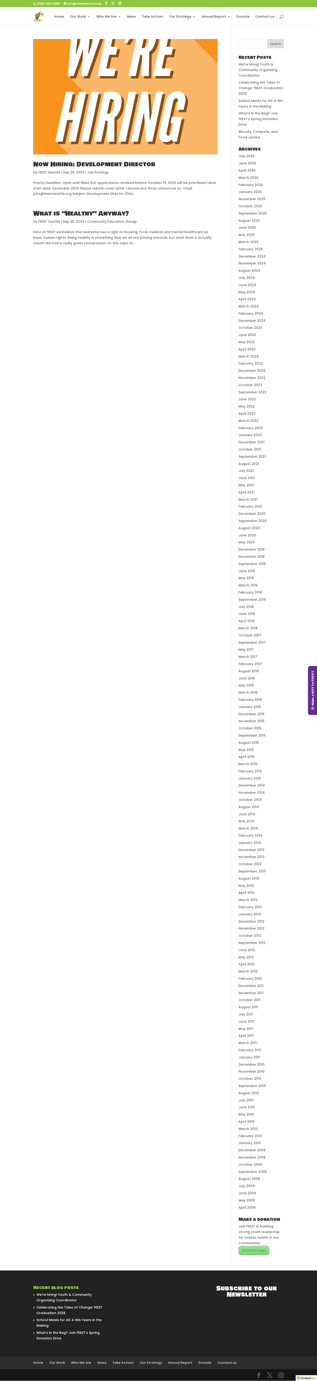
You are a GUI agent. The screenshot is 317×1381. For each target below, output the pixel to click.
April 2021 (247, 492)
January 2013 (250, 914)
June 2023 (247, 335)
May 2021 (246, 485)
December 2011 (251, 985)
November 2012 (252, 928)
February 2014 (250, 835)
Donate (242, 17)
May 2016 (246, 685)
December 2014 (252, 785)
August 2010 (249, 1093)
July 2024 (247, 277)
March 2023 (249, 356)
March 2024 (249, 306)
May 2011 (246, 1028)
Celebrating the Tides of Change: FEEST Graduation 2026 (261, 88)
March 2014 (248, 828)
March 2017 (248, 656)
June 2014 (247, 814)
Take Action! (152, 17)
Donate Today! (254, 1250)
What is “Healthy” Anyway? (81, 213)
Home (59, 17)
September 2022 (253, 392)
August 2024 (249, 270)
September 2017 (252, 642)
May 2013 (246, 885)
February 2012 (250, 978)
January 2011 (249, 1057)
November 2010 (252, 1071)
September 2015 (252, 735)
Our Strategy (180, 17)
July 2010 (246, 1100)
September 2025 (253, 213)
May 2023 (247, 342)
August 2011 (248, 1007)
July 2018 (246, 606)
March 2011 (248, 1043)
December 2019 (252, 549)
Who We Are (106, 17)
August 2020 (249, 528)
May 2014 (246, 821)
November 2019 (252, 556)
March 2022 (249, 420)
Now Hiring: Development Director (94, 164)
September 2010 (252, 1086)
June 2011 (246, 1021)
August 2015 (249, 742)
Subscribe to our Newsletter (246, 1291)
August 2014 (249, 807)
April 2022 (247, 413)
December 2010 (252, 1064)
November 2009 (252, 1157)
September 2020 (253, 521)
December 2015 (252, 714)
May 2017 (246, 649)
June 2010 (247, 1107)
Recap (131, 221)
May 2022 (247, 406)
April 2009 (247, 1207)
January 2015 (250, 778)
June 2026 (247, 163)
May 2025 (247, 234)
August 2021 (249, 463)
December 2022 (252, 370)
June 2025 (247, 227)
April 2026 (247, 170)
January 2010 (250, 1143)
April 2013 (247, 892)
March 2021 (248, 499)
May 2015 (246, 750)
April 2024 (247, 299)
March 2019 (248, 585)
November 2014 (252, 792)
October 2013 (250, 864)
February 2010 (250, 1136)
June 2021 (247, 478)
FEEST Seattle (49, 172)
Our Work (78, 17)
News (131, 17)
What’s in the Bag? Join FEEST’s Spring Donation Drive (258, 119)
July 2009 (247, 1186)
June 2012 (247, 950)
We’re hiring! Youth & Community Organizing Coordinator (258, 70)
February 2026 (251, 185)
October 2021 (250, 449)
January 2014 (250, 842)
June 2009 (247, 1193)
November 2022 (252, 377)
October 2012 (250, 935)
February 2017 (250, 664)
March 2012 (248, 971)
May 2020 (247, 542)
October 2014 (250, 799)
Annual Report (214, 17)
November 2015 (252, 721)
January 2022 (250, 435)
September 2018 (252, 599)
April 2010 (247, 1121)
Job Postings (98, 172)
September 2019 (252, 564)
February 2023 (251, 363)
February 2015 (250, 771)
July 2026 (247, 156)
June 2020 (247, 535)
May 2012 (246, 957)
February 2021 (250, 506)
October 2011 (249, 1000)
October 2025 (250, 206)
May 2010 (246, 1114)
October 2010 (250, 1078)
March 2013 (248, 900)
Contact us (265, 17)
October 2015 (250, 728)
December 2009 (252, 1150)
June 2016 (247, 678)
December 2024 (252, 256)
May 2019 (246, 578)
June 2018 (247, 613)
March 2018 (248, 628)
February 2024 (251, 313)
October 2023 (250, 327)
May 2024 (247, 292)
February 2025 (251, 249)
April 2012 (247, 964)
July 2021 (246, 470)
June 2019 (247, 571)
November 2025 (252, 199)
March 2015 (248, 764)
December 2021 (252, 442)
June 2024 (247, 285)
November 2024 (252, 263)
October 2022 (250, 385)
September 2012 (252, 942)
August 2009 (249, 1178)
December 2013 (252, 850)
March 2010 (248, 1128)
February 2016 (250, 699)
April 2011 (246, 1035)
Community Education (105, 221)
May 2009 (247, 1200)
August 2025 (249, 220)
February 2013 (250, 907)
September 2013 (252, 871)
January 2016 (250, 707)
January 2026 (250, 191)
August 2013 (249, 878)
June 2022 (247, 399)
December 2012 (252, 921)
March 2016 (248, 692)
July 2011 (246, 1014)
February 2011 (250, 1050)
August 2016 (249, 671)
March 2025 (249, 242)
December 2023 (252, 320)
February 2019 (250, 592)
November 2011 (251, 993)
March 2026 (249, 177)
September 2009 (253, 1171)
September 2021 (252, 456)
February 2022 (251, 428)
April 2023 (247, 349)
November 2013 (252, 857)
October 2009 (250, 1164)
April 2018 (247, 621)
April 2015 (247, 756)
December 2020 (252, 513)
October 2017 (250, 635)
